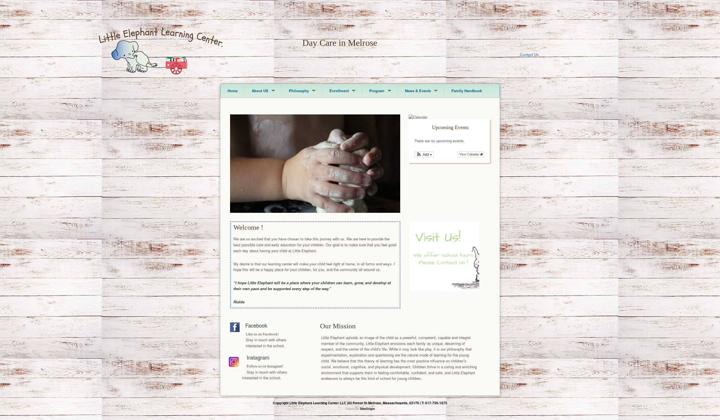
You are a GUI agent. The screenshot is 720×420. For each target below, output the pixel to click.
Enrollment (339, 90)
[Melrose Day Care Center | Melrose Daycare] (160, 78)
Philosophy (299, 90)
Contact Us (529, 55)
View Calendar (469, 154)
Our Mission (338, 326)
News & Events (418, 90)
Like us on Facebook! (262, 334)
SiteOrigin (367, 409)
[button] (424, 154)
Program (376, 90)
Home (233, 90)
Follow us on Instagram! (265, 366)
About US (260, 90)
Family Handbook (466, 90)
